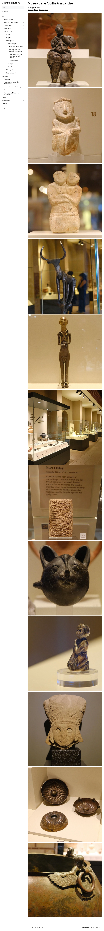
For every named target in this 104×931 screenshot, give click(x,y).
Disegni (10, 64)
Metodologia (12, 44)
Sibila (8, 34)
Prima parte (10, 41)
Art (3, 16)
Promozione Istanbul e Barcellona (11, 93)
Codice (4, 98)
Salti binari (11, 67)
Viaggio (8, 37)
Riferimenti (14, 61)
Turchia (30, 10)
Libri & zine (7, 25)
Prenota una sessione (11, 90)
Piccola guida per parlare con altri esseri (16, 56)
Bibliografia (10, 70)
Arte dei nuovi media (11, 22)
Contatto (4, 104)
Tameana (7, 79)
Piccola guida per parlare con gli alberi (15, 50)
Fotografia (7, 28)
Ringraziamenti (11, 73)
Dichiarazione (8, 19)
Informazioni (6, 101)
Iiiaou (46, 10)
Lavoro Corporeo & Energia (13, 87)
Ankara (41, 10)
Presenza (5, 76)
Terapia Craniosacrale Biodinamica (11, 83)
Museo (36, 10)
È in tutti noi (8, 31)
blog (3, 108)
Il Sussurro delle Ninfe (15, 47)
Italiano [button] (6, 11)
